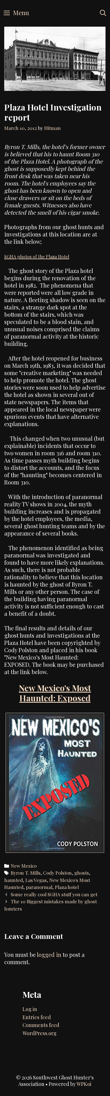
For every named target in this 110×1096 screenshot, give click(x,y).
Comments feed (41, 1025)
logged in (49, 954)
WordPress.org (40, 1033)
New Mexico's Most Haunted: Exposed (55, 693)
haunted (13, 880)
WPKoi (84, 1084)
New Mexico (24, 866)
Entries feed (37, 1017)
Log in (30, 1009)
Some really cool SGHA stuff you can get (54, 894)
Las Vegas (36, 880)
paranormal (39, 887)
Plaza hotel (67, 887)
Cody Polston (57, 873)
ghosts (81, 873)
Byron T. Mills (26, 873)
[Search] (103, 12)
